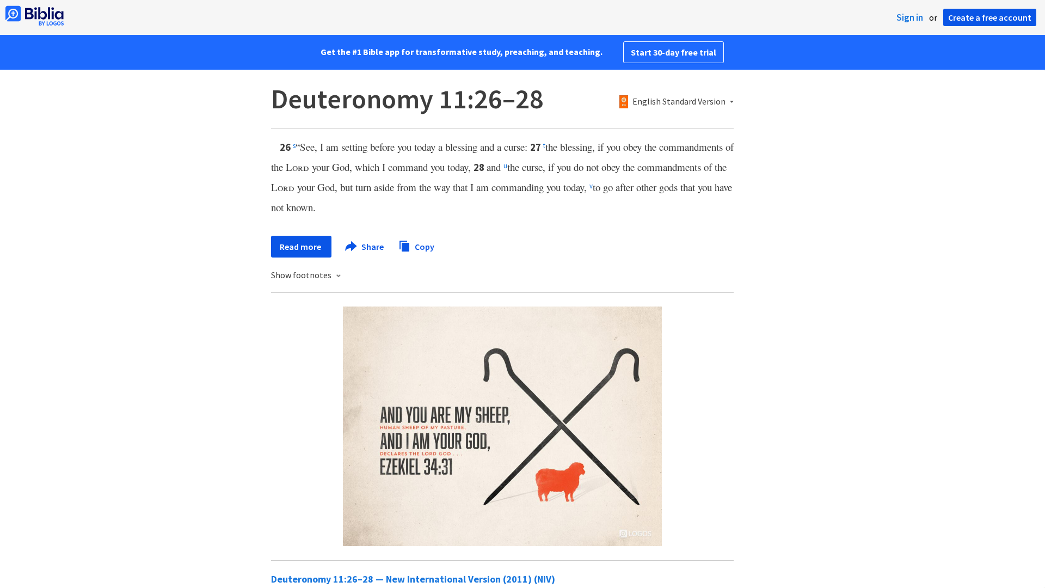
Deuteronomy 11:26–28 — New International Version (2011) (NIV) (413, 579)
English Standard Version (679, 102)
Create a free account (989, 17)
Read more (301, 246)
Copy (423, 246)
